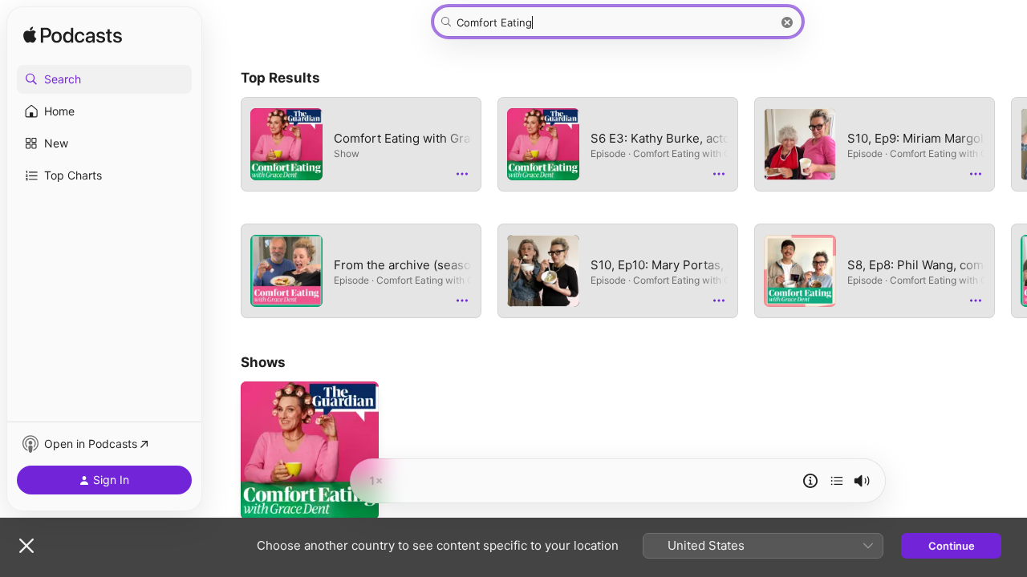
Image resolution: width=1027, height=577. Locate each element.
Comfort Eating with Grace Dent (361, 144)
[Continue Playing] (836, 481)
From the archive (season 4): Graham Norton (361, 271)
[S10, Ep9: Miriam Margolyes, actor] (800, 144)
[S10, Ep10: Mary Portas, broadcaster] (543, 271)
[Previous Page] (224, 207)
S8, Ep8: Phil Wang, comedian (874, 271)
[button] (104, 79)
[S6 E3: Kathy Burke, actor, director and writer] (543, 144)
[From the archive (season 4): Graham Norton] (286, 271)
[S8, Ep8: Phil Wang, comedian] (800, 271)
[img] (72, 36)
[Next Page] (1011, 207)
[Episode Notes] (810, 481)
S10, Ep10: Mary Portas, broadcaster (617, 271)
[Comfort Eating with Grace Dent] (286, 144)
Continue (951, 545)
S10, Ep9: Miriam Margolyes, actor (874, 144)
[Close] (26, 546)
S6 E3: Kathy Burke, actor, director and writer (617, 144)
